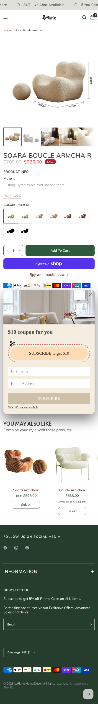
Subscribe (49, 398)
